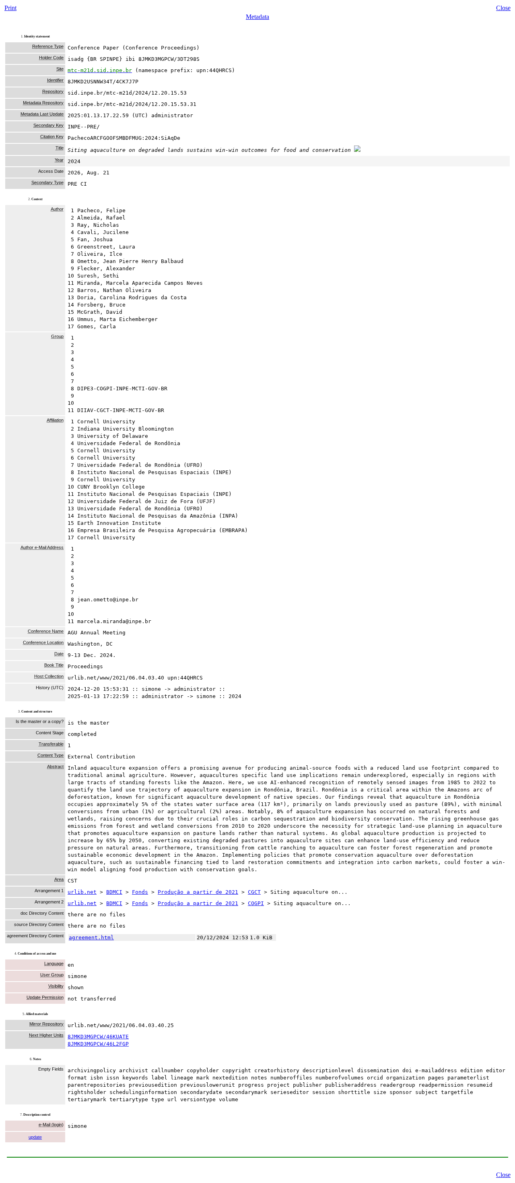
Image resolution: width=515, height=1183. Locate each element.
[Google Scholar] (357, 150)
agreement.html (91, 937)
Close (503, 7)
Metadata (257, 16)
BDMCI (114, 892)
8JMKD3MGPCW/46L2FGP (98, 1044)
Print (10, 7)
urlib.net (82, 892)
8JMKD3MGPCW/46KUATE (98, 1037)
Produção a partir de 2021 (198, 892)
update (35, 1137)
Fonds (140, 892)
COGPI (256, 903)
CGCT (254, 892)
